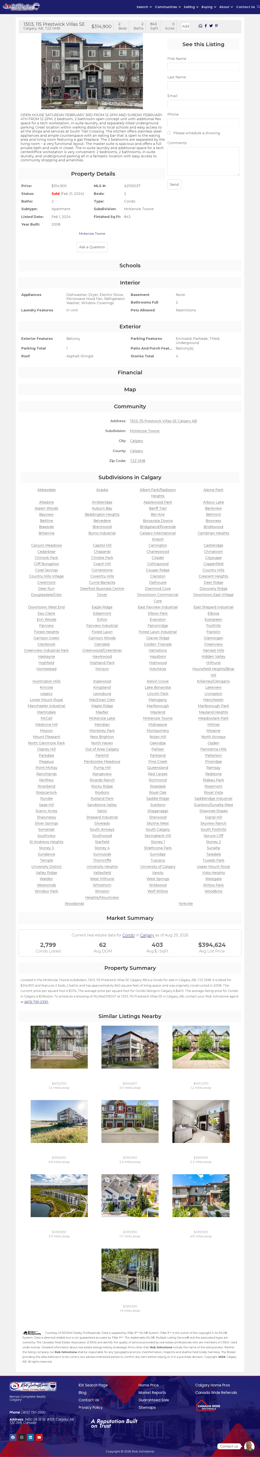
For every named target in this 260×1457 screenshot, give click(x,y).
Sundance (46, 854)
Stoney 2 (213, 842)
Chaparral (102, 552)
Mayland (157, 712)
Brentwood (102, 527)
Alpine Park (213, 490)
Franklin (213, 632)
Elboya (213, 613)
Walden (46, 879)
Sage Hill (46, 805)
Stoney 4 (102, 848)
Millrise (213, 724)
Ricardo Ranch (102, 780)
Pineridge (213, 761)
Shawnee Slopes (213, 811)
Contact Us (89, 1400)
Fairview (46, 626)
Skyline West (158, 823)
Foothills (213, 626)
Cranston (158, 576)
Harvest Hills (213, 650)
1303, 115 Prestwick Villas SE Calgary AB (163, 421)
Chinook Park (46, 558)
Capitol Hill (102, 545)
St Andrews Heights (46, 842)
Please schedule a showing (196, 133)
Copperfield (213, 564)
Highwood (158, 663)
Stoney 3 (46, 848)
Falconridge (158, 626)
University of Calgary (157, 867)
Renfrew (46, 780)
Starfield (102, 842)
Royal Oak (158, 792)
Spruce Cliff (213, 836)
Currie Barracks (102, 582)
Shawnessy (46, 817)
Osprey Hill (46, 749)
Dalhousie (158, 582)
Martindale (46, 712)
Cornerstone (102, 570)
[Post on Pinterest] (216, 26)
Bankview (213, 508)
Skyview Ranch (213, 823)
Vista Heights (213, 873)
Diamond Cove (158, 589)
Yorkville (186, 904)
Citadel (158, 558)
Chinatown (213, 552)
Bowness (213, 521)
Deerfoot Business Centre (102, 589)
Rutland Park (102, 798)
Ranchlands (46, 774)
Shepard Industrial (102, 817)
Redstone (213, 774)
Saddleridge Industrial (213, 798)
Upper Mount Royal (213, 867)
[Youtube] (39, 1437)
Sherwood (158, 817)
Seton (102, 811)
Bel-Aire (158, 514)
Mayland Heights (213, 712)
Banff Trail (158, 508)
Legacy (46, 694)
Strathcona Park (158, 848)
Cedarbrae (46, 552)
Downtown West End (46, 607)
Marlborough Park (213, 706)
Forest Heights (46, 632)
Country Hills (213, 570)
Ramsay (213, 768)
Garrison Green (46, 638)
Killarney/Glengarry (213, 681)
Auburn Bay (102, 508)
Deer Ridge (213, 582)
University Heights (102, 867)
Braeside (46, 527)
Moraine (213, 731)
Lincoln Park (157, 694)
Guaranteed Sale (154, 1400)
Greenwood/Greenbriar (102, 650)
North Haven (102, 743)
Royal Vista (213, 792)
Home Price (149, 1385)
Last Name (176, 77)
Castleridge (213, 545)
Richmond (158, 780)
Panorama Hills (213, 749)
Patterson (213, 755)
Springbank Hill (158, 836)
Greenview (213, 644)
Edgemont (102, 613)
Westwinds (46, 885)
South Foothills (213, 829)
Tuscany (158, 860)
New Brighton (102, 737)
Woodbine (213, 891)
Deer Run (46, 589)
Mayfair (102, 712)
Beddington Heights (102, 514)
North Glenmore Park (46, 743)
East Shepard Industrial (214, 607)
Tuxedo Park (213, 860)
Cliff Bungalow (46, 564)
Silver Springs (46, 823)
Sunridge (158, 854)
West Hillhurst (102, 879)
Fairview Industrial (102, 626)
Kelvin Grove (158, 681)
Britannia (46, 533)
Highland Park (102, 663)
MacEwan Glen (102, 700)
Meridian (102, 724)
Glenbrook (46, 644)
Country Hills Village (46, 576)
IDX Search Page (93, 1385)
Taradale (213, 854)
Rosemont (213, 786)
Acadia (102, 490)
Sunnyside (102, 854)
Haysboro (158, 656)
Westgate (213, 879)
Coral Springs (46, 570)
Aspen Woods (46, 508)
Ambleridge (102, 502)
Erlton (102, 619)
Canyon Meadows (46, 545)
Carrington (158, 545)
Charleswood (158, 552)
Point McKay (46, 768)
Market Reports (152, 1392)
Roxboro (102, 792)
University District (46, 867)
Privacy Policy (91, 1407)
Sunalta (213, 848)
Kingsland (102, 687)
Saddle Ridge (157, 798)
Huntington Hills (47, 681)
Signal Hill (213, 817)
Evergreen (213, 619)
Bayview (46, 514)
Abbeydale (46, 490)
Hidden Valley (213, 656)
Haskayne (46, 656)
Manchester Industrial (46, 706)
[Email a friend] (200, 26)
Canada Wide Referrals (216, 1392)
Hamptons (158, 650)
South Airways (102, 829)
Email (172, 96)
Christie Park (102, 558)
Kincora (46, 687)
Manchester (213, 700)
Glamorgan (213, 638)
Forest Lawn (102, 632)
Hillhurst (213, 663)
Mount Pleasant (46, 737)
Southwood (102, 836)
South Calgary (158, 829)
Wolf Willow (158, 891)
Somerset (46, 829)
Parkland (158, 755)
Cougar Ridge (158, 570)
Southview (46, 836)
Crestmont (46, 582)
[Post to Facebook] (205, 26)
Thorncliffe (102, 860)
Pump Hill (102, 768)
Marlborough (158, 706)
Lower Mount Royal (46, 700)
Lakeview (213, 687)
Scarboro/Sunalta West (213, 805)
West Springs (158, 879)
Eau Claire (46, 613)
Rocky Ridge (102, 786)
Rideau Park (213, 780)
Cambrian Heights (213, 533)
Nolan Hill (158, 737)
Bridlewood (213, 527)
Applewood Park (158, 502)
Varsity (157, 873)
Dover (102, 595)
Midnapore (157, 724)
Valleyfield (102, 873)
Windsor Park (46, 891)
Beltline (46, 521)
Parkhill (102, 755)
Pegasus (46, 761)
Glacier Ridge (157, 638)
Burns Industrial (102, 533)
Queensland (157, 768)
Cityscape (213, 558)
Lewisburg (102, 694)
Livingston (213, 694)
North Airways (213, 737)
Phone (173, 114)
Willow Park (213, 885)
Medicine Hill (46, 724)
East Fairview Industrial (158, 607)
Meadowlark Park (213, 718)
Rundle (46, 798)
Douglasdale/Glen (46, 595)
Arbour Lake (213, 502)
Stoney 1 (158, 842)
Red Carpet (157, 774)
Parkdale (46, 755)
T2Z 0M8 (137, 461)
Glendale (102, 644)
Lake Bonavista (158, 687)
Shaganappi (158, 811)
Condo (129, 935)
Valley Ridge (46, 873)
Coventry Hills (102, 576)
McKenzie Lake (102, 718)
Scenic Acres (46, 811)
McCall (46, 718)
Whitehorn (102, 885)
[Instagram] (21, 1437)
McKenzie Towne (145, 431)
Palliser (158, 749)
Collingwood (158, 564)
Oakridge (158, 743)
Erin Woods (46, 619)
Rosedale (158, 786)
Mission (46, 731)
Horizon (102, 669)
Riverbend (46, 786)
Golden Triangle (158, 644)
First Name (176, 59)
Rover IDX (231, 1366)
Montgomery (158, 731)
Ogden (213, 743)
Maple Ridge (102, 706)
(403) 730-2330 (36, 1002)
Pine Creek (157, 761)
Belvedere (102, 521)
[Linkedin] (30, 1437)
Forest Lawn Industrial (158, 632)
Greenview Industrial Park (46, 650)
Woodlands (74, 904)
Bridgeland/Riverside (158, 527)
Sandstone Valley (102, 805)
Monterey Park (102, 731)
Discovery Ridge (213, 589)
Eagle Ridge (102, 607)
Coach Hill (102, 564)
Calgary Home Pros (212, 1385)
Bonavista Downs (158, 521)
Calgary (136, 441)
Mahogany (158, 700)
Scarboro (157, 805)
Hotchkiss (157, 669)
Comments (177, 143)
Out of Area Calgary (102, 749)
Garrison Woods (102, 638)
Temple (46, 860)
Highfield (46, 663)
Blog (82, 1392)
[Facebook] (13, 1437)
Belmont (213, 514)
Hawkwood (102, 656)
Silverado (102, 823)
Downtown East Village (213, 595)
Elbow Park (158, 613)
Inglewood (102, 681)
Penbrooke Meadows (102, 761)
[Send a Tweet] (211, 26)
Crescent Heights (213, 576)
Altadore (46, 502)
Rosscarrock (46, 792)
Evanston (158, 619)
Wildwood (158, 885)
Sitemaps (147, 1407)
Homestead (47, 669)
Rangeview (102, 774)
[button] (23, 67)
